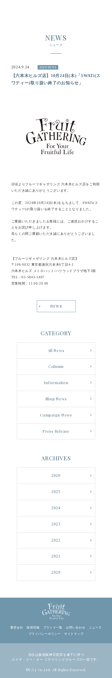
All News (56, 350)
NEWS (56, 306)
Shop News (56, 398)
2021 (56, 556)
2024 (56, 508)
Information (56, 382)
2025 (56, 492)
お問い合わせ (75, 627)
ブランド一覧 (52, 627)
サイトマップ (73, 633)
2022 (56, 540)
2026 (56, 475)
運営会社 (16, 627)
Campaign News (56, 414)
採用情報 (33, 627)
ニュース (95, 627)
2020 (56, 572)
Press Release (55, 431)
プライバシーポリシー (45, 633)
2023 (56, 524)
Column (56, 366)
